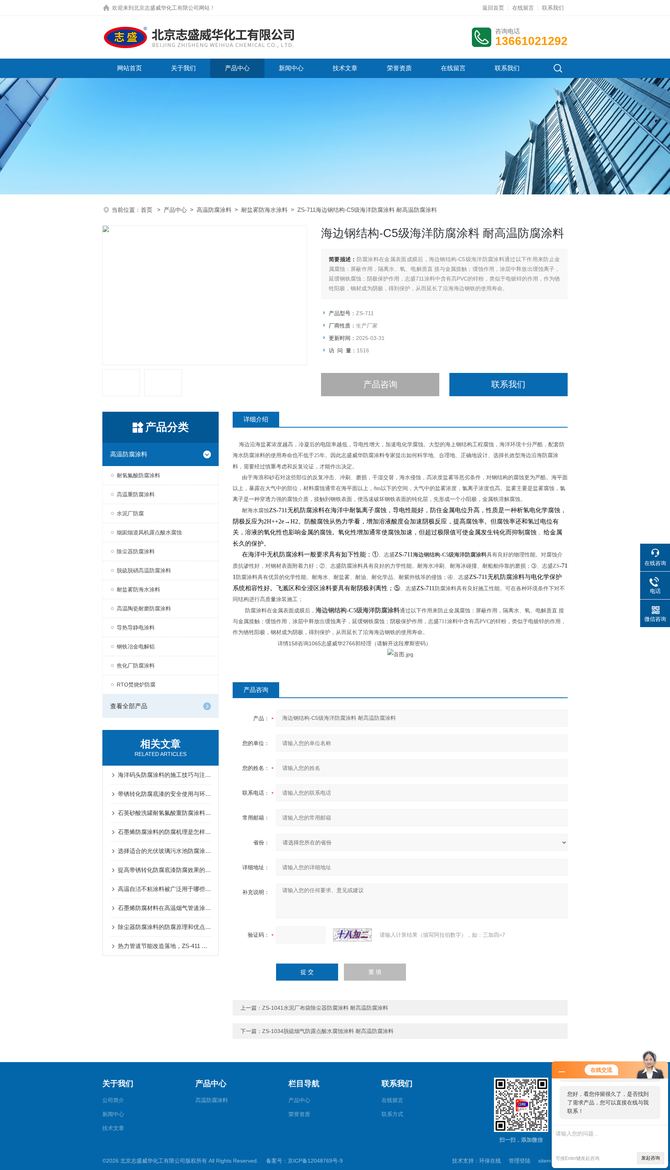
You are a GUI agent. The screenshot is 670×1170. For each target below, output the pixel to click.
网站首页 (129, 68)
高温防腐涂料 (214, 209)
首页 (147, 209)
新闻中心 (291, 68)
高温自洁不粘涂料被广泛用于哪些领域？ (164, 889)
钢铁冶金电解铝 (136, 646)
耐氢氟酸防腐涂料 (138, 475)
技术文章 (345, 68)
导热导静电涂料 (136, 627)
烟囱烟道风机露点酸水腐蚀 (149, 532)
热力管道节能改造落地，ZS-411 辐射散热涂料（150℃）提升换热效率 (164, 946)
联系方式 (392, 1114)
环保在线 (490, 1161)
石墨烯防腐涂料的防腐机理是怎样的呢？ (164, 832)
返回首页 (493, 8)
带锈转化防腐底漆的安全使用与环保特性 (164, 793)
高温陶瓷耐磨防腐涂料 (144, 608)
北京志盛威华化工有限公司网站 (172, 8)
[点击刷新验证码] (352, 934)
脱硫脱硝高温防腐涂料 (144, 570)
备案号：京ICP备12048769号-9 (304, 1161)
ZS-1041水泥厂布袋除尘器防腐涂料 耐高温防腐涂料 (325, 1008)
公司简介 (113, 1100)
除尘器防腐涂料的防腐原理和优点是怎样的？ (164, 927)
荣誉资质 (399, 68)
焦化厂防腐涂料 (136, 665)
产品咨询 (380, 384)
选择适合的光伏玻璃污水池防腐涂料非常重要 (164, 851)
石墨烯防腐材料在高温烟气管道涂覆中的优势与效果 (164, 908)
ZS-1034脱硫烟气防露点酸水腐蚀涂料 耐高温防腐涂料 (328, 1031)
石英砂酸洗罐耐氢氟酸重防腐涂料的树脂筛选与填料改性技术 (164, 812)
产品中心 (237, 68)
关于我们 (183, 68)
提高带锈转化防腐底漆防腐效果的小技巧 (164, 870)
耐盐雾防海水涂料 (264, 209)
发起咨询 (650, 1158)
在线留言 (523, 8)
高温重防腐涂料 (136, 494)
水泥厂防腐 (130, 513)
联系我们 (553, 8)
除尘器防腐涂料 (136, 551)
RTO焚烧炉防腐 (136, 684)
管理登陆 (519, 1161)
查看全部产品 (128, 706)
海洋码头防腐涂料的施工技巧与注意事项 (164, 774)
